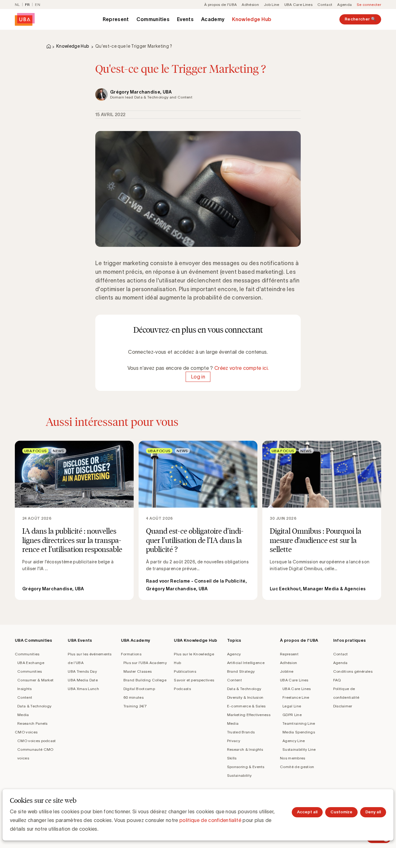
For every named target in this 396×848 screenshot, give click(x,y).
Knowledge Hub (251, 19)
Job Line (271, 4)
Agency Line (293, 741)
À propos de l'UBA (220, 4)
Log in (198, 376)
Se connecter (369, 4)
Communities (153, 19)
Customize (341, 812)
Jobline (286, 671)
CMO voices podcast (36, 741)
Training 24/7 (135, 706)
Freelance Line (295, 697)
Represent (116, 19)
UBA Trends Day (82, 671)
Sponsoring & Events (246, 767)
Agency (234, 654)
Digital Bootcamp (139, 689)
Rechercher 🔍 (360, 19)
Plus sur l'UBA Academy (145, 663)
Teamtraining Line (298, 723)
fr (27, 4)
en (37, 4)
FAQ (337, 680)
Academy (213, 19)
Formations (131, 654)
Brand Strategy (241, 671)
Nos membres (292, 758)
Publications (185, 671)
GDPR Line (292, 715)
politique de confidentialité (210, 820)
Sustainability (239, 775)
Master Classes (137, 671)
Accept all (307, 812)
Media (23, 715)
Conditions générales (352, 671)
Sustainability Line (299, 749)
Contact (324, 4)
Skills (232, 758)
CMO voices (26, 732)
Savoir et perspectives (194, 680)
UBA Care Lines (298, 4)
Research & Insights (245, 749)
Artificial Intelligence (246, 663)
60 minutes (133, 697)
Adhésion (250, 4)
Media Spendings (298, 732)
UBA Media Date (82, 680)
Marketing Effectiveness (248, 715)
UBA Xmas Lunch (83, 689)
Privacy (233, 741)
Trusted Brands (241, 732)
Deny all (373, 812)
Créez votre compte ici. (241, 368)
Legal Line (291, 706)
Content (24, 697)
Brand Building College (144, 680)
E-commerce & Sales (246, 706)
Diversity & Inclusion (245, 697)
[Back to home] (25, 19)
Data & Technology (34, 706)
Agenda (344, 4)
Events (185, 19)
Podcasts (182, 689)
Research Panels (32, 723)
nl (17, 4)
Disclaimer (342, 706)
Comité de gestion (297, 767)
